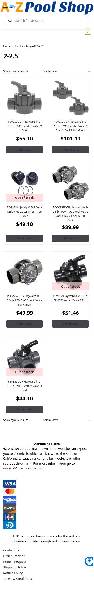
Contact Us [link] (11, 550)
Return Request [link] (14, 561)
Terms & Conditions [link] (17, 579)
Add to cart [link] (24, 149)
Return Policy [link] (13, 573)
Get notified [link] (24, 238)
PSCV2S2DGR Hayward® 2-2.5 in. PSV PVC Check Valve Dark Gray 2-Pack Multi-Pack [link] (70, 213)
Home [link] (7, 46)
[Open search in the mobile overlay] (47, 20)
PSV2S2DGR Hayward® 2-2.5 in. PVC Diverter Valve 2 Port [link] (24, 126)
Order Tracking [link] (14, 556)
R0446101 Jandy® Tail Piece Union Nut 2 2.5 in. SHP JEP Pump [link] (24, 211)
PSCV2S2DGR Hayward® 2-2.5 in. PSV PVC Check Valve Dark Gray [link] (24, 300)
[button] (87, 32)
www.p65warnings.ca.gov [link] (22, 468)
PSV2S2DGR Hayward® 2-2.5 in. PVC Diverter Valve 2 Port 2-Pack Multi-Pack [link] (70, 126)
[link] (89, 561)
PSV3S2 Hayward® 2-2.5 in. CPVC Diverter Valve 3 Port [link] (70, 298)
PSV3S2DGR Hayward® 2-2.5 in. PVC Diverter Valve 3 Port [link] (24, 386)
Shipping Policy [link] (14, 567)
